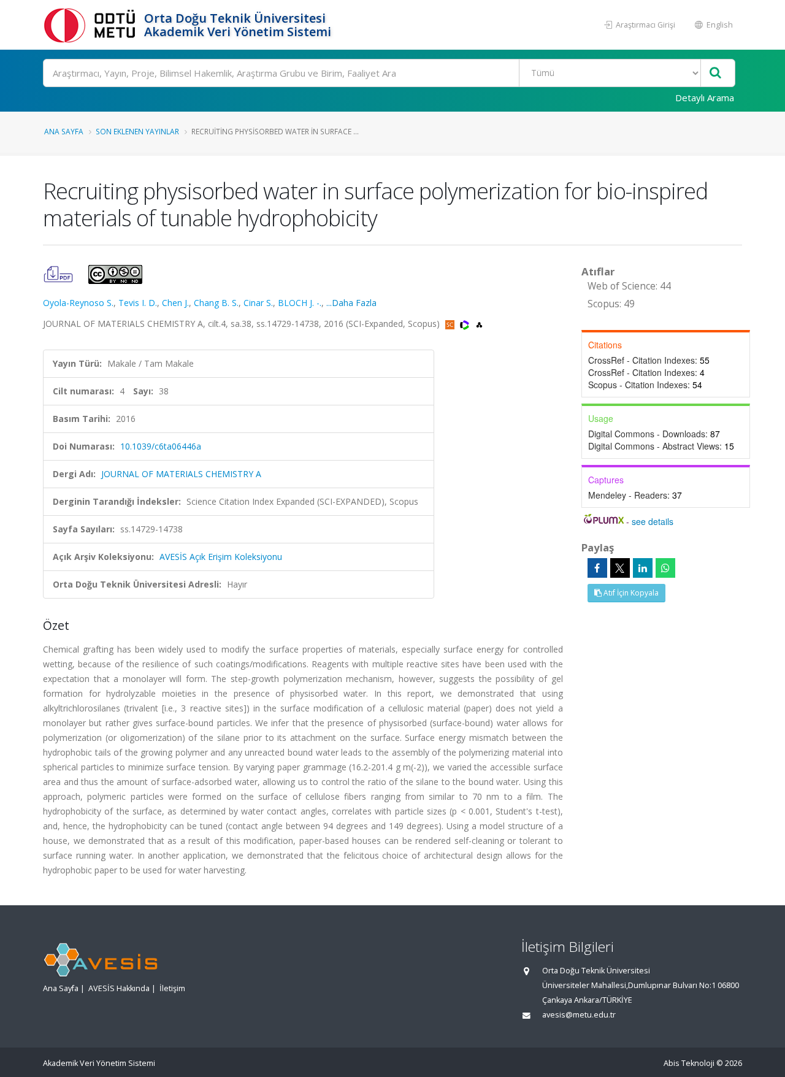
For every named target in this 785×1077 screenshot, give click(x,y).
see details (652, 521)
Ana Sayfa (63, 131)
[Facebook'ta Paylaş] (597, 568)
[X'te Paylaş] (620, 568)
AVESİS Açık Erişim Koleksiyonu (220, 556)
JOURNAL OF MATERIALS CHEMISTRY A (181, 474)
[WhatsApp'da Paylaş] (665, 568)
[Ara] (715, 73)
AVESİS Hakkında (119, 988)
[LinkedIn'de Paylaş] (643, 568)
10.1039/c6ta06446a (160, 446)
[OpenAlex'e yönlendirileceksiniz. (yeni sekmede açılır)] (479, 323)
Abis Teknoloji (689, 1063)
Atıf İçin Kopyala (630, 593)
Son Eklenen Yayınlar (137, 131)
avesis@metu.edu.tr (579, 1015)
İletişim (172, 988)
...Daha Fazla (351, 303)
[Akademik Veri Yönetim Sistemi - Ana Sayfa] (92, 25)
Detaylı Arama (704, 97)
